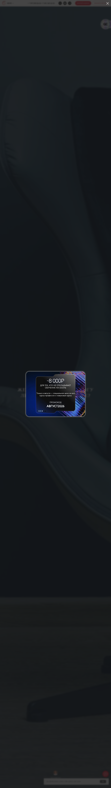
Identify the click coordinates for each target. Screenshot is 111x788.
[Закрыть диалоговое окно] (107, 3)
